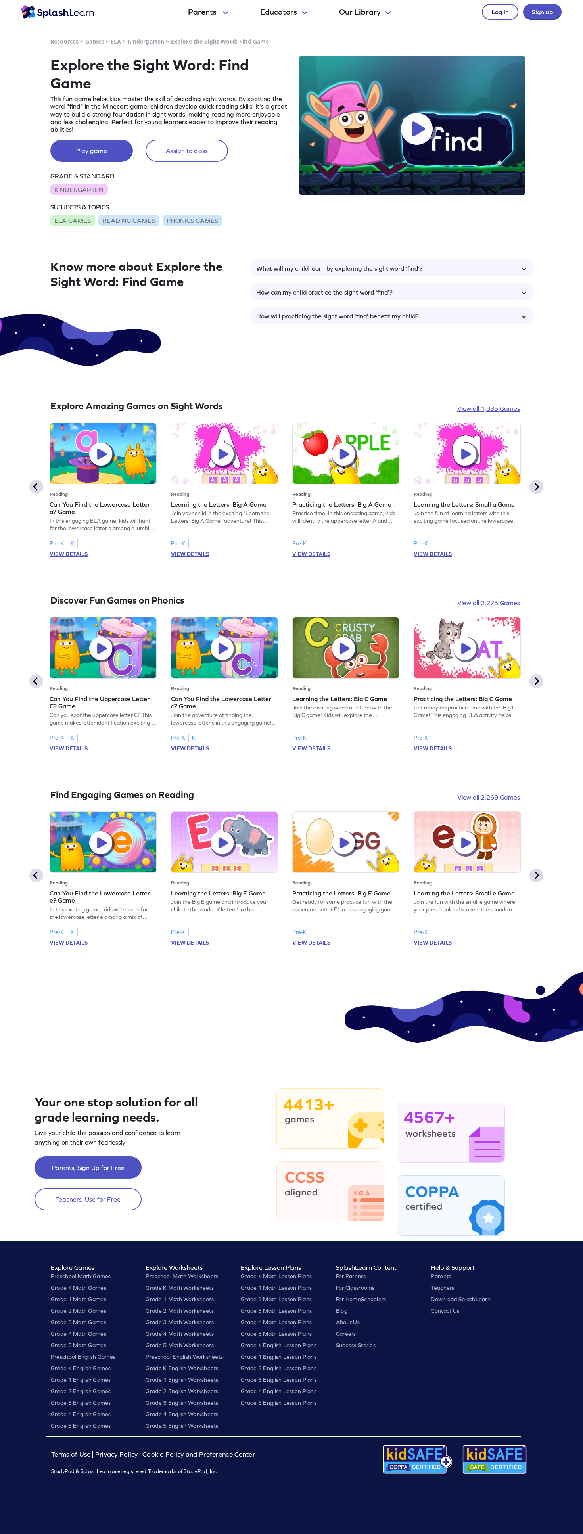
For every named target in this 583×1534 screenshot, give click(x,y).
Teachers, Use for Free (88, 1199)
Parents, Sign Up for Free (88, 1167)
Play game (91, 150)
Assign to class (187, 150)
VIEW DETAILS (69, 554)
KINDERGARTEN (79, 189)
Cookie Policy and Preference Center (198, 1454)
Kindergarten (146, 41)
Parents (203, 12)
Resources (64, 41)
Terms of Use (71, 1454)
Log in (500, 11)
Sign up (542, 11)
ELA (116, 41)
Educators (278, 12)
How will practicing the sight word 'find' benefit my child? (337, 316)
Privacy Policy (116, 1454)
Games (94, 41)
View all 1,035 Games (488, 408)
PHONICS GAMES (192, 220)
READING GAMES (128, 220)
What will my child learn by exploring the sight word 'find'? (339, 268)
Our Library (360, 12)
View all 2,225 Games (488, 602)
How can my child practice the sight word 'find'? (324, 292)
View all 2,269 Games (488, 797)
